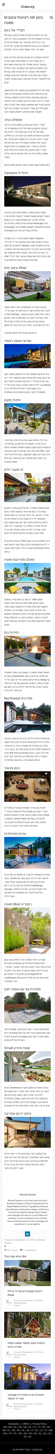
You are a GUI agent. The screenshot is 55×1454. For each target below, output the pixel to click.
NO (5, 1433)
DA (25, 1427)
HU (18, 1430)
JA (27, 1430)
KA (4, 1430)
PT (10, 1433)
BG (10, 1427)
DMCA (26, 1424)
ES (45, 1433)
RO (20, 1433)
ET (35, 1427)
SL (40, 1433)
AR (5, 1427)
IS (23, 1430)
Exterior (17, 1305)
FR (43, 1427)
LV (41, 1430)
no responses (29, 1250)
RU (25, 1433)
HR (19, 1427)
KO (36, 1430)
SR (30, 1433)
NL (30, 1427)
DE (48, 1427)
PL (15, 1433)
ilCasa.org (27, 6)
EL (8, 1430)
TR (25, 1436)
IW (13, 1430)
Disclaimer (13, 1424)
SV (49, 1433)
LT (46, 1430)
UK (29, 1436)
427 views (11, 1250)
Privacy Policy (40, 1424)
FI (39, 1427)
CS (15, 1427)
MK (51, 1430)
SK (35, 1433)
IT (32, 1430)
